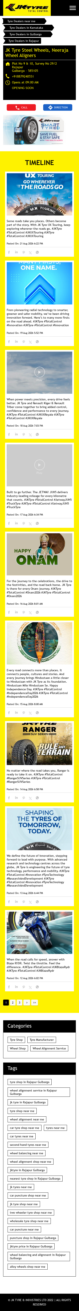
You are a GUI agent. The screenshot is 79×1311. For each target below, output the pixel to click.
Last (34, 1002)
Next (26, 1002)
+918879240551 (23, 76)
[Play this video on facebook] (39, 374)
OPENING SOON (22, 88)
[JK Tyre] (27, 8)
